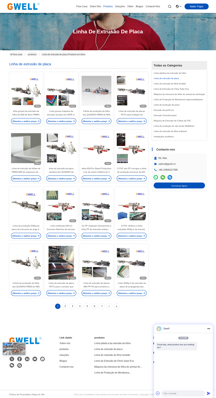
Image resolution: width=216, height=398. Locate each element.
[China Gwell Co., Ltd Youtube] (34, 359)
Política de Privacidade (19, 394)
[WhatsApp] (155, 177)
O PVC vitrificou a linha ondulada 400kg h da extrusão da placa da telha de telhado (132, 229)
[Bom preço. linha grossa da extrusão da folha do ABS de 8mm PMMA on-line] (26, 91)
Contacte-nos (153, 6)
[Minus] (208, 328)
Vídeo (130, 6)
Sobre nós (95, 6)
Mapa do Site (38, 394)
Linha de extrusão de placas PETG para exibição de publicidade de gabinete (132, 114)
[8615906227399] (42, 359)
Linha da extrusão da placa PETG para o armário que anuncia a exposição (61, 286)
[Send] (208, 393)
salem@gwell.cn (167, 164)
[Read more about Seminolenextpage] (109, 306)
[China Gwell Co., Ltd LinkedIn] (27, 359)
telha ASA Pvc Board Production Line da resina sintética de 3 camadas (96, 172)
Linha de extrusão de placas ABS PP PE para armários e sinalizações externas (96, 286)
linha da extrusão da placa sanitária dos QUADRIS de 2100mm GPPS (61, 172)
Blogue (139, 6)
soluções (120, 6)
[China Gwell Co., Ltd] (23, 6)
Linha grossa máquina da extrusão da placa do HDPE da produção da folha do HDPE (61, 114)
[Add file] (158, 393)
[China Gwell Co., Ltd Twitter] (12, 359)
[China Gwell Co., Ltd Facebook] (19, 359)
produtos (108, 6)
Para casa (81, 6)
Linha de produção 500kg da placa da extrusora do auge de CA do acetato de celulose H (26, 229)
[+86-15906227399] (170, 177)
